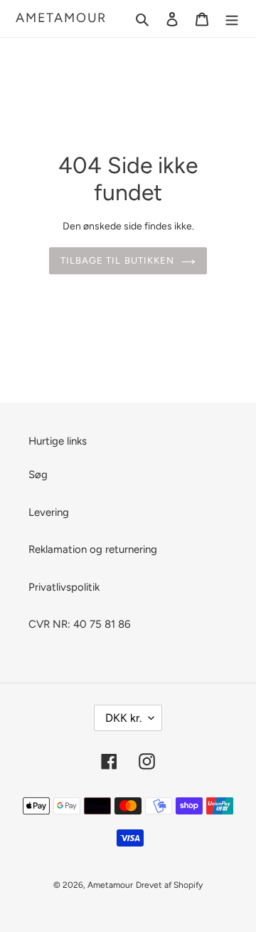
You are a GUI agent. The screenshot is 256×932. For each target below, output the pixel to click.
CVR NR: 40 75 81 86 (79, 624)
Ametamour (61, 18)
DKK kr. (123, 718)
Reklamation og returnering (92, 549)
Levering (48, 512)
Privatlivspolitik (64, 587)
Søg (38, 474)
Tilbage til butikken (117, 260)
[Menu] (232, 19)
